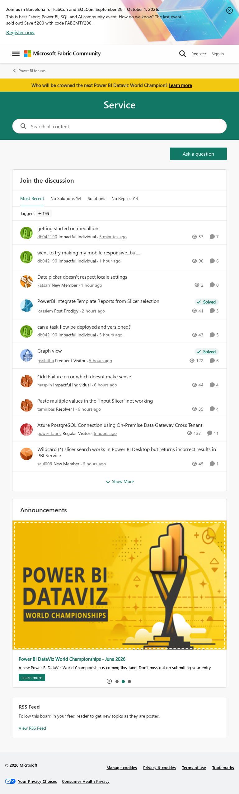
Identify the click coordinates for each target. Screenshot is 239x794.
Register (198, 53)
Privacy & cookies (159, 767)
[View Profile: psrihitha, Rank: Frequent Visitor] (26, 355)
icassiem (45, 311)
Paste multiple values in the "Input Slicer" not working (95, 401)
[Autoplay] (109, 681)
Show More (123, 481)
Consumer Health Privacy (86, 781)
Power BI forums (32, 70)
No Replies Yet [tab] (124, 198)
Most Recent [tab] (32, 198)
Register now (20, 32)
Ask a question (198, 153)
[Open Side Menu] (16, 53)
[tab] (117, 681)
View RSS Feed (32, 728)
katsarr (43, 285)
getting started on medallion (67, 228)
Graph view (49, 351)
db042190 (47, 237)
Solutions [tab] (96, 198)
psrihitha (45, 360)
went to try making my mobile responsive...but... (88, 252)
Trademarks (223, 767)
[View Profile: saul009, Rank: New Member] (26, 454)
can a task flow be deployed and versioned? (84, 327)
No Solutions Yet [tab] (66, 198)
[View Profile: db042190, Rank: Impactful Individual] (26, 233)
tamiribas (46, 409)
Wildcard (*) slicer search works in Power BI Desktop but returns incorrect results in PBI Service (126, 452)
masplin (44, 385)
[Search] (182, 53)
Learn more (180, 85)
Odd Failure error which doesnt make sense (84, 376)
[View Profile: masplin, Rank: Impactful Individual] (26, 381)
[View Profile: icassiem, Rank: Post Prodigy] (26, 305)
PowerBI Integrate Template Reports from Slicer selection (98, 301)
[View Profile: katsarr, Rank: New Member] (26, 281)
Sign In (218, 53)
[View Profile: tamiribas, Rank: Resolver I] (26, 405)
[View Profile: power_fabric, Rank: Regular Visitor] (26, 429)
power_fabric (49, 433)
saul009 (44, 464)
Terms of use (194, 767)
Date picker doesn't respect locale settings (82, 277)
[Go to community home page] (62, 53)
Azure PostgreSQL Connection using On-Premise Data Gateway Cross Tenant (119, 425)
